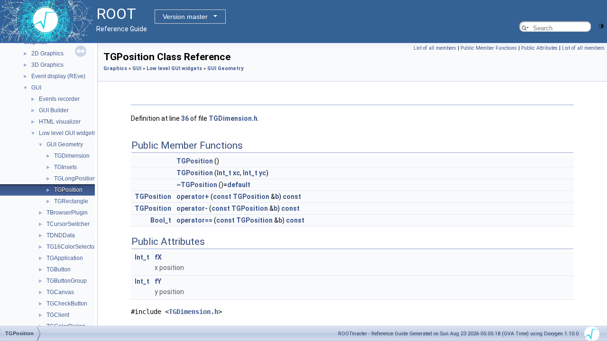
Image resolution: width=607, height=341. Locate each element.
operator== (194, 220)
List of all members (435, 48)
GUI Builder (54, 110)
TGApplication (64, 258)
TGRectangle (71, 201)
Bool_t (160, 220)
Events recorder (59, 99)
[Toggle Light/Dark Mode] (601, 25)
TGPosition (68, 190)
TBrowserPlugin (67, 212)
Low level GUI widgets (67, 133)
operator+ (192, 196)
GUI (36, 87)
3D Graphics (47, 65)
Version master (185, 16)
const (222, 196)
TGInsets (65, 167)
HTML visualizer (60, 121)
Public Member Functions (488, 48)
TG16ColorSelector (71, 246)
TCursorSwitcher (68, 224)
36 (185, 118)
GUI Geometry (64, 144)
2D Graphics (47, 53)
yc (262, 173)
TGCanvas (60, 292)
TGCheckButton (66, 303)
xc (236, 173)
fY (158, 281)
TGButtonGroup (66, 281)
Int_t (224, 173)
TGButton (58, 269)
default (238, 184)
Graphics (115, 68)
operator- (192, 208)
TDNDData (60, 235)
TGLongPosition (75, 178)
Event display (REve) (58, 76)
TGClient (57, 315)
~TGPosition (196, 184)
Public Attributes (539, 48)
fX (158, 257)
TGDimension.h (233, 118)
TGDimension (72, 156)
